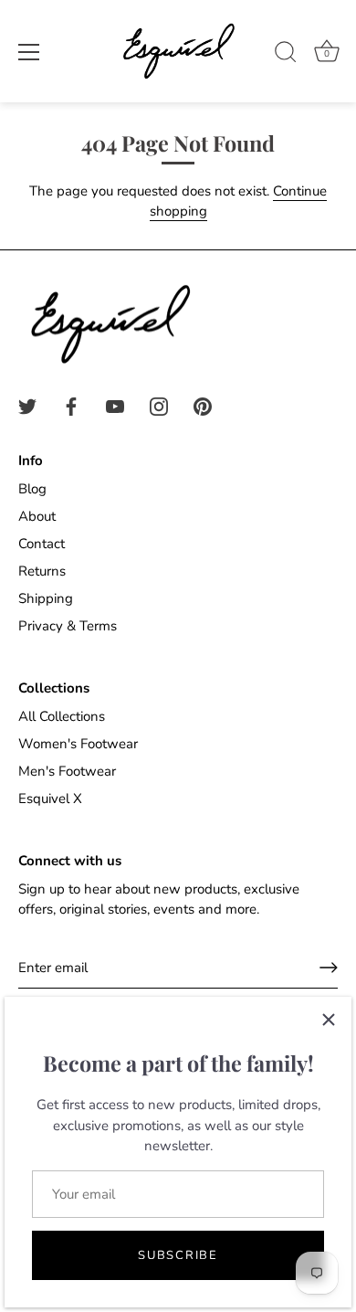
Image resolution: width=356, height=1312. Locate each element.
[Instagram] (159, 406)
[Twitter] (27, 406)
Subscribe (177, 1255)
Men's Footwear (67, 771)
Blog (32, 489)
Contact (41, 543)
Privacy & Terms (67, 626)
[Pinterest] (203, 406)
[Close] (329, 1020)
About (37, 516)
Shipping (45, 598)
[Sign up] (328, 967)
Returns (42, 571)
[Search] (286, 55)
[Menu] (29, 52)
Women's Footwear (78, 744)
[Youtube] (115, 406)
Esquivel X (50, 798)
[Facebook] (71, 406)
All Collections (61, 716)
